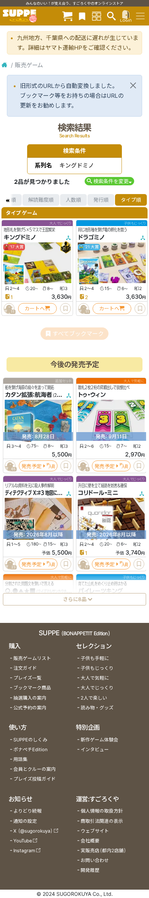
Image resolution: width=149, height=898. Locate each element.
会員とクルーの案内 (34, 769)
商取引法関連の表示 (102, 821)
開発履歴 (90, 870)
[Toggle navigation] (140, 16)
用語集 (20, 759)
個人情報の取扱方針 (102, 811)
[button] (109, 181)
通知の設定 (25, 821)
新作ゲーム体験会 (99, 739)
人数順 (73, 200)
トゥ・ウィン (92, 395)
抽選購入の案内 (29, 698)
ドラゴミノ (91, 237)
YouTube (22, 840)
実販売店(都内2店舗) (103, 850)
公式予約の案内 (29, 707)
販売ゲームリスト (32, 658)
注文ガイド (25, 668)
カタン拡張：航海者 (28, 395)
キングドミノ (20, 237)
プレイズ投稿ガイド (34, 779)
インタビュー (95, 749)
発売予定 (31, 466)
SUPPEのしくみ (30, 739)
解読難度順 (41, 200)
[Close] (133, 85)
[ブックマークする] (65, 308)
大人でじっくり (97, 687)
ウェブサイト (95, 831)
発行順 (100, 200)
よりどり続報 (27, 811)
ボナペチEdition (30, 749)
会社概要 (90, 840)
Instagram (24, 850)
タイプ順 (131, 200)
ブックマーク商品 (32, 687)
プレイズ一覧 (27, 678)
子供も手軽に (95, 658)
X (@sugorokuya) (33, 831)
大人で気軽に (95, 678)
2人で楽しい (94, 698)
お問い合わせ (95, 860)
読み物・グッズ (97, 707)
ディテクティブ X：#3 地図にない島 (37, 493)
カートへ (35, 308)
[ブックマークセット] (82, 16)
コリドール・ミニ (98, 493)
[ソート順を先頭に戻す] (7, 200)
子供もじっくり (97, 668)
